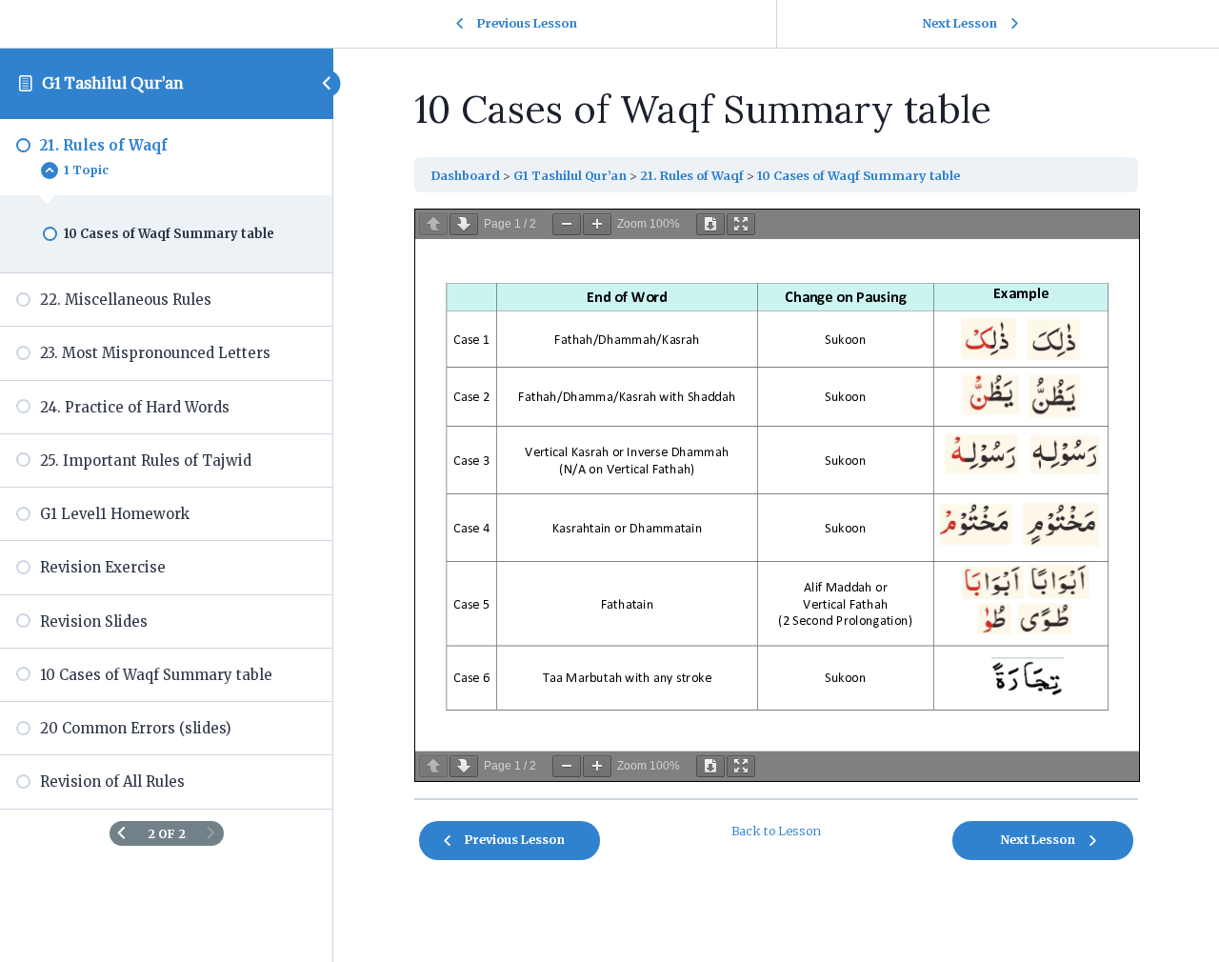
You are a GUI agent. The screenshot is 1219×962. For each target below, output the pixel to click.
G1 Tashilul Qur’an (113, 82)
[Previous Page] (121, 834)
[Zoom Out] (566, 224)
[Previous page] (433, 224)
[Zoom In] (597, 224)
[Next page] (464, 224)
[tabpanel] (776, 495)
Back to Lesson (776, 830)
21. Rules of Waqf (692, 175)
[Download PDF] (710, 224)
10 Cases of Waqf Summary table (858, 175)
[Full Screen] (741, 224)
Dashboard (465, 175)
